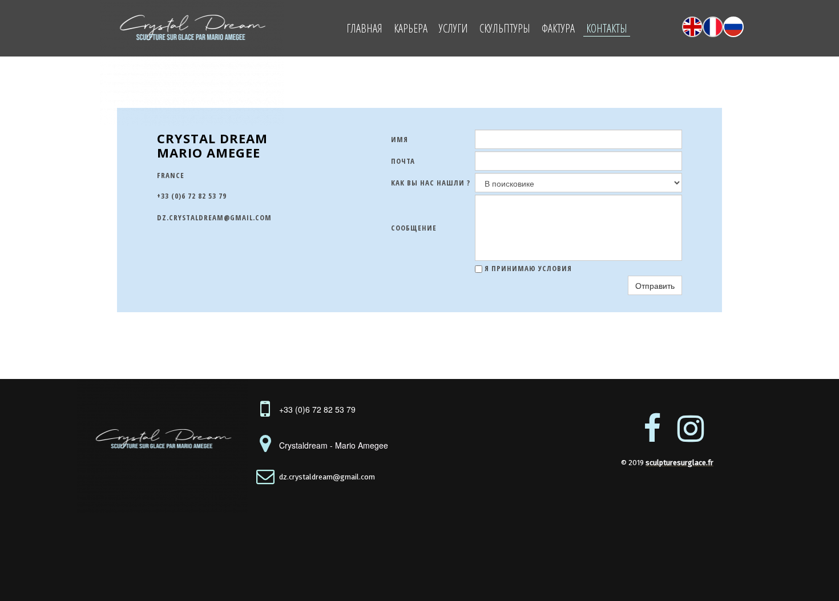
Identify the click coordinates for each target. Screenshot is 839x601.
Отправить (655, 285)
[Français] (713, 27)
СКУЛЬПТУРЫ (504, 28)
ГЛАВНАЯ (364, 28)
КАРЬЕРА (410, 28)
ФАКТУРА (558, 28)
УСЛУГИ (453, 28)
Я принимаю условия (527, 268)
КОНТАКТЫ (606, 28)
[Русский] (733, 27)
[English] (692, 27)
